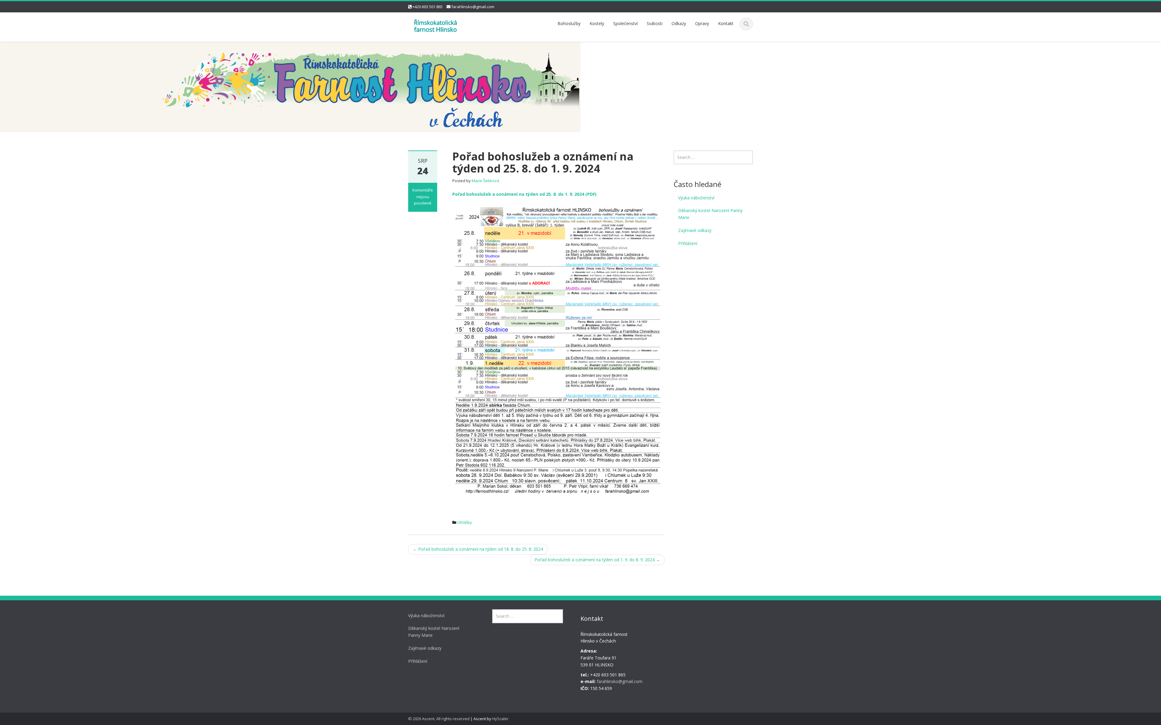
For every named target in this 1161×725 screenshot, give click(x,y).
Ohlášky (464, 522)
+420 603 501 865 (427, 6)
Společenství (625, 23)
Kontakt (725, 23)
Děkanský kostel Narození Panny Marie (710, 214)
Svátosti (654, 23)
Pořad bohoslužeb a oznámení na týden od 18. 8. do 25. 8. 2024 (478, 549)
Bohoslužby (569, 23)
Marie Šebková (485, 180)
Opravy (702, 23)
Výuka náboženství (696, 198)
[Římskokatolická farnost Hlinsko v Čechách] (435, 25)
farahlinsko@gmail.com (472, 6)
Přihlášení (687, 243)
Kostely (597, 23)
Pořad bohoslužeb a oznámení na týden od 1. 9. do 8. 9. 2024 (597, 559)
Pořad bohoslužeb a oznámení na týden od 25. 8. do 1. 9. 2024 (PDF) (524, 194)
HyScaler (500, 718)
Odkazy (679, 23)
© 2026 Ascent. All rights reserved (439, 718)
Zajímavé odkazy (694, 230)
